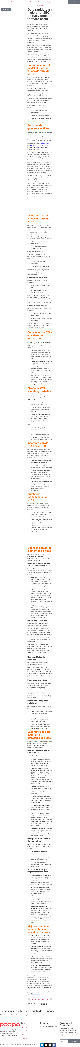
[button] (41, 1004)
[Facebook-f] (54, 1045)
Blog (48, 2)
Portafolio (41, 2)
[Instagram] (50, 1045)
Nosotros (40, 5)
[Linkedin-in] (42, 1045)
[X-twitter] (46, 1045)
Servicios (32, 2)
